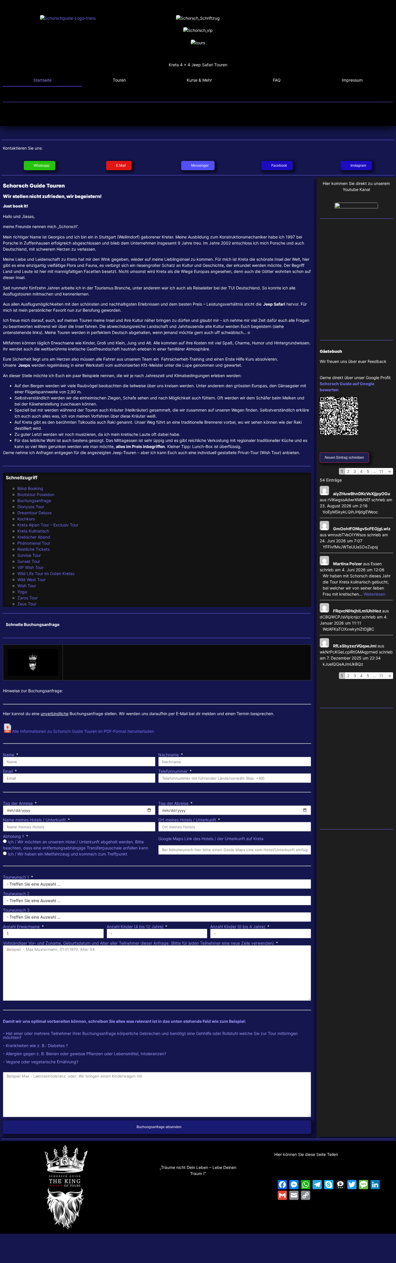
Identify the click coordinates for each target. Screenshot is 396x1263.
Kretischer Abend (33, 537)
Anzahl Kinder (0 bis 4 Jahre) (238, 927)
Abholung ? (14, 836)
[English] (374, 51)
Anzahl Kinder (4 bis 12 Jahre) (136, 927)
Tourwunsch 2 (16, 894)
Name (9, 755)
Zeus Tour (26, 603)
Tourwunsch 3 (16, 910)
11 (381, 471)
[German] (382, 51)
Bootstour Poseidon (35, 494)
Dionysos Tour (30, 506)
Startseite (42, 80)
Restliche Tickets (33, 549)
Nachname (169, 755)
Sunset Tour (28, 561)
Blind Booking (30, 488)
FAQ (277, 80)
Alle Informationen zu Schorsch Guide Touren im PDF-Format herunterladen (83, 731)
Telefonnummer (173, 771)
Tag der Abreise (174, 803)
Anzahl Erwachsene (22, 927)
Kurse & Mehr (199, 80)
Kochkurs (26, 518)
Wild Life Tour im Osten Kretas (46, 573)
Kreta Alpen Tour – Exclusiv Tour (47, 524)
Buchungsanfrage (34, 500)
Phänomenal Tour (33, 543)
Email (8, 771)
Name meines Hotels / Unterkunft (35, 820)
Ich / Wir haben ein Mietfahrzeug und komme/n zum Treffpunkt (67, 854)
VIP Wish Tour (30, 567)
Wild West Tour (31, 579)
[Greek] (389, 51)
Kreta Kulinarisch (33, 530)
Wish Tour (26, 585)
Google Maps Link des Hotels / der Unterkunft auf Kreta (211, 839)
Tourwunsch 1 (16, 877)
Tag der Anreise (18, 803)
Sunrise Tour (29, 555)
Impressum (352, 80)
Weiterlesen (374, 594)
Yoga (22, 591)
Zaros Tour (27, 597)
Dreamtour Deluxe (34, 512)
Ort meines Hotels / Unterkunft (187, 820)
